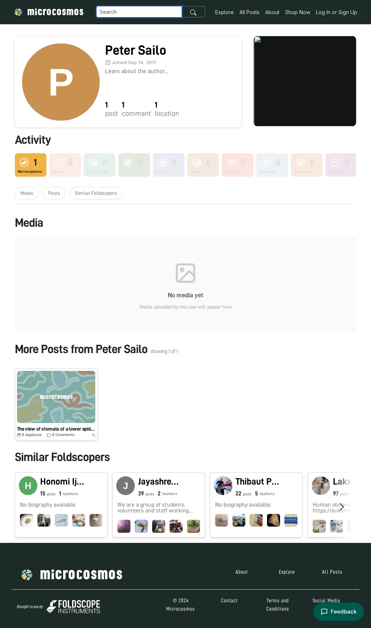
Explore (224, 12)
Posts (54, 193)
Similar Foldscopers (96, 193)
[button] (56, 404)
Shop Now (297, 12)
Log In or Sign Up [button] (336, 12)
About (272, 12)
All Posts (249, 12)
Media (26, 193)
